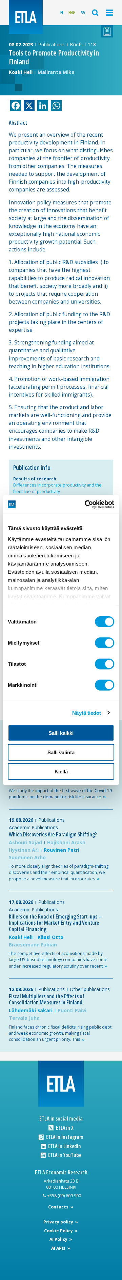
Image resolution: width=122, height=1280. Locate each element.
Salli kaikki (61, 733)
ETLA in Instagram (64, 1137)
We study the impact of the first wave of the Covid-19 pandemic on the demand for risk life (60, 794)
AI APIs (58, 1248)
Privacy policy (58, 1222)
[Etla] (26, 17)
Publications (51, 44)
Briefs (76, 44)
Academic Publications (33, 827)
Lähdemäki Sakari (31, 1010)
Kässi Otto (50, 937)
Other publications (90, 989)
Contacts (58, 1207)
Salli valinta (61, 752)
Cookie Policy (59, 1231)
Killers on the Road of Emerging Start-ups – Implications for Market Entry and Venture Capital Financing (55, 923)
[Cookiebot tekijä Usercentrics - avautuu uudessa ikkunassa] (86, 504)
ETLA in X (64, 1127)
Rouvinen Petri (61, 850)
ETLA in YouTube (64, 1155)
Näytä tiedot (86, 712)
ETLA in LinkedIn (64, 1146)
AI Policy (58, 1239)
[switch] (104, 642)
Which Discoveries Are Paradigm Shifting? (53, 834)
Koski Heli (21, 72)
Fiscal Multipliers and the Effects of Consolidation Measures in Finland (46, 999)
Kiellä (61, 771)
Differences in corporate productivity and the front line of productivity (57, 488)
